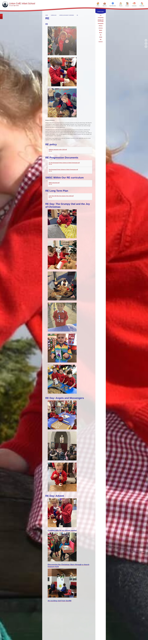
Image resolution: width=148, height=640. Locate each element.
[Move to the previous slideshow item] (146, 43)
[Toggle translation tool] (1, 17)
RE (77, 15)
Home (46, 15)
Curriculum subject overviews (66, 15)
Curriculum (53, 15)
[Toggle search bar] (1, 15)
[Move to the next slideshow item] (146, 46)
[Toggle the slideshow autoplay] (146, 40)
